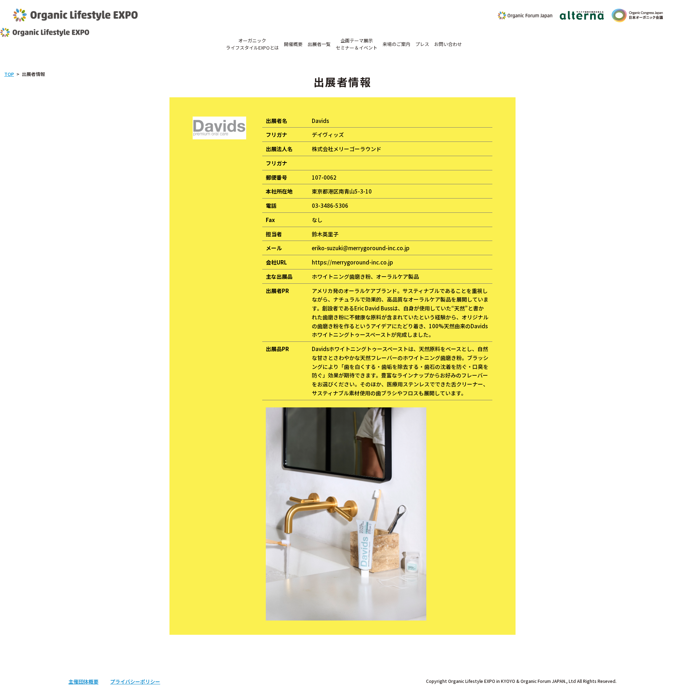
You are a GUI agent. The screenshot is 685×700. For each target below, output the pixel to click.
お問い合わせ (448, 44)
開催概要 (293, 44)
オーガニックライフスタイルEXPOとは (252, 44)
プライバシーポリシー (135, 681)
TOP (9, 74)
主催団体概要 (83, 681)
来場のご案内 (396, 44)
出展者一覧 (319, 44)
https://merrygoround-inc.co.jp (352, 262)
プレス (422, 44)
